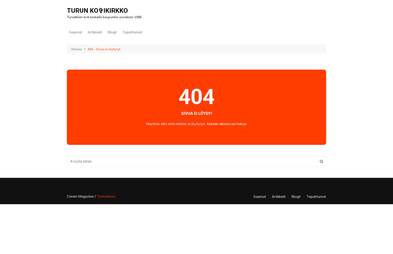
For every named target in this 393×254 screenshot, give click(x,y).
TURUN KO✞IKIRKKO (97, 10)
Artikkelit (95, 32)
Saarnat (75, 32)
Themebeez (106, 196)
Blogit (112, 32)
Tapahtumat (132, 32)
